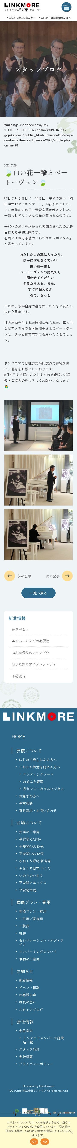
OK (34, 1141)
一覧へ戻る (38, 592)
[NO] (72, 1132)
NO (45, 1141)
